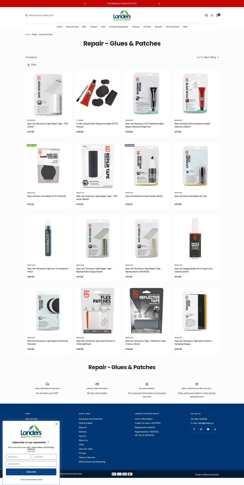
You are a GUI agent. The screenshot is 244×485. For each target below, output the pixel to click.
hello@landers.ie (205, 423)
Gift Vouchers (172, 27)
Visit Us (82, 436)
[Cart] (217, 15)
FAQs (81, 444)
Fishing (135, 27)
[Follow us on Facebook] (194, 429)
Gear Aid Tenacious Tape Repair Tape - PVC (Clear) (47, 125)
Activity (147, 27)
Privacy (82, 453)
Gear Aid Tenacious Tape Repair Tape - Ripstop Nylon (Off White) (143, 270)
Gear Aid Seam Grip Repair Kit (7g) (190, 196)
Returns (83, 427)
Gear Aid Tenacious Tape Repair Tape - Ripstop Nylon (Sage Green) (94, 270)
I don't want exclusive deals (31, 480)
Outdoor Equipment (118, 27)
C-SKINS (79, 120)
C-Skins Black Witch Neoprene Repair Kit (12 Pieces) (97, 125)
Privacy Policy (31, 451)
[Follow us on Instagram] (201, 429)
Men (84, 27)
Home (59, 27)
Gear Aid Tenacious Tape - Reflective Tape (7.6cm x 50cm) (145, 342)
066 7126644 (200, 419)
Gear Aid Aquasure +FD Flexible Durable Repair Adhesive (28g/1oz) (144, 125)
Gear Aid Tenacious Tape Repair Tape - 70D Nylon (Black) (96, 197)
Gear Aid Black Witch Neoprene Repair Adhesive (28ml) (192, 125)
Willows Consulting (211, 475)
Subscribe (31, 472)
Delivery (83, 432)
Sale (185, 27)
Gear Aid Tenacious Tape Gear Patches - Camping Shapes (193, 342)
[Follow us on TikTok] (215, 429)
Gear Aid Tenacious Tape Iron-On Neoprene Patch (47, 270)
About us (83, 440)
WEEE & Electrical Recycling (92, 462)
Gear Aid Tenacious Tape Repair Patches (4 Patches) (47, 342)
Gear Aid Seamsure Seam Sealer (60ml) (144, 196)
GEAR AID (31, 120)
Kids (103, 27)
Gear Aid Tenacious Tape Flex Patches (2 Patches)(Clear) (95, 342)
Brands (158, 27)
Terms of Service (87, 457)
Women (93, 27)
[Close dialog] (56, 424)
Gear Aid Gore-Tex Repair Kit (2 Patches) (46, 196)
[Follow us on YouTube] (208, 429)
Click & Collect (86, 423)
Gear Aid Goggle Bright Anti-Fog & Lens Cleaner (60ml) (193, 270)
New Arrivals (72, 27)
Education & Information (91, 419)
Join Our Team (86, 449)
